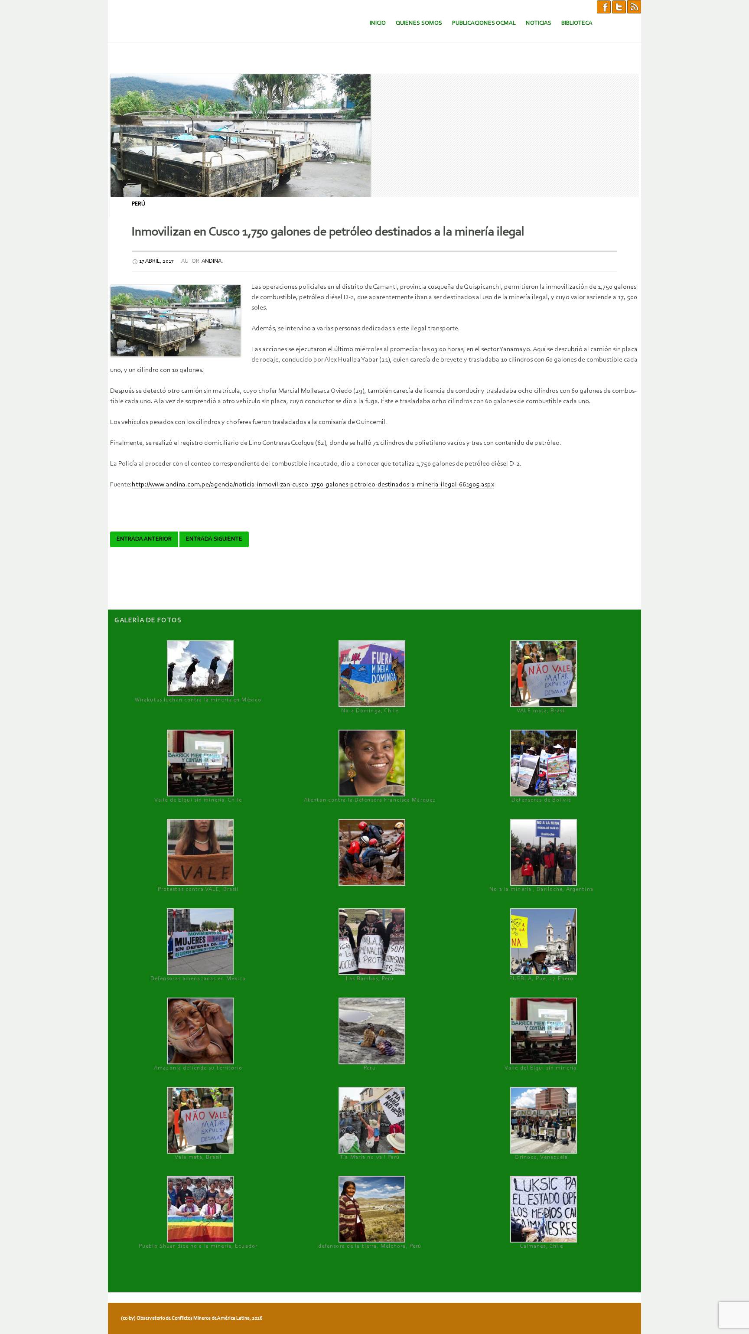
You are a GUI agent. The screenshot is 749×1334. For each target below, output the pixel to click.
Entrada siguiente (214, 539)
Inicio (378, 23)
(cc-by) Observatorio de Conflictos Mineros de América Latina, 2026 (191, 1318)
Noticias (538, 23)
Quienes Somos (419, 23)
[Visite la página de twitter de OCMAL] (619, 6)
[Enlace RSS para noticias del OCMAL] (634, 6)
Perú (138, 204)
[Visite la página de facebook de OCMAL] (604, 6)
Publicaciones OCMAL (484, 23)
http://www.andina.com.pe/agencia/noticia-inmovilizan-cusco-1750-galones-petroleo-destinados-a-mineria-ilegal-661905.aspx (313, 484)
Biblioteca (577, 23)
